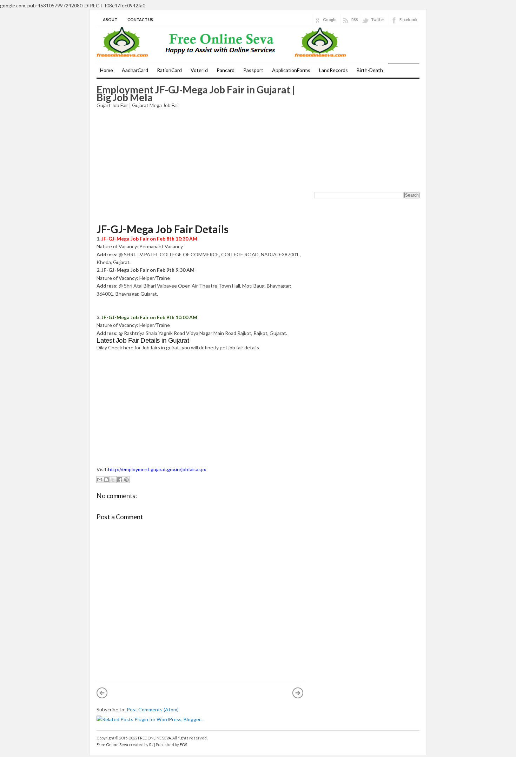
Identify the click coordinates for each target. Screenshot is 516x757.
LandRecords (333, 70)
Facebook (408, 19)
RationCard (169, 70)
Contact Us (140, 19)
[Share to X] (113, 479)
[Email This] (99, 479)
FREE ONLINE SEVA (154, 738)
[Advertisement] (200, 166)
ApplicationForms (291, 70)
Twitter (377, 19)
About (110, 19)
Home (106, 70)
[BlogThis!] (106, 479)
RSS (354, 19)
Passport (253, 70)
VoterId (199, 70)
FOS (183, 744)
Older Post (298, 692)
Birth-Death (370, 70)
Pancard (225, 70)
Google (329, 19)
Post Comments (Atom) (153, 709)
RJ (151, 744)
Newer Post (102, 692)
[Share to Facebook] (119, 479)
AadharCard (135, 70)
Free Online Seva (112, 744)
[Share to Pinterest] (126, 479)
